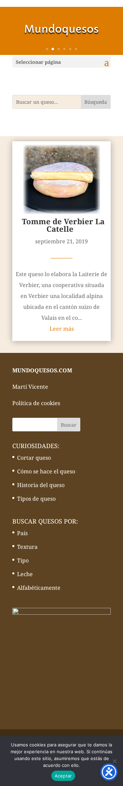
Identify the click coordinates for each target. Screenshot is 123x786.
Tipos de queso (36, 498)
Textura (27, 547)
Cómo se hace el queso (46, 471)
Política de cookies (36, 403)
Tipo (23, 560)
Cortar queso (34, 457)
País (22, 533)
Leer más (62, 328)
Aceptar (63, 775)
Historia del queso (41, 485)
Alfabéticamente (38, 587)
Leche (25, 574)
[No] (114, 761)
